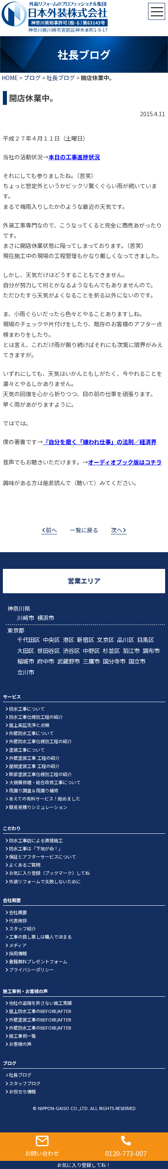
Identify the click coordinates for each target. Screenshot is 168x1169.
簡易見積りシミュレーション (38, 807)
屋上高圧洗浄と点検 (29, 725)
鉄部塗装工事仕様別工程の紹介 (40, 774)
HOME (10, 78)
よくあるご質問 (24, 864)
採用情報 (18, 953)
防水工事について (27, 708)
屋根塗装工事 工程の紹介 (34, 766)
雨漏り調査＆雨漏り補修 (33, 790)
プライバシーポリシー (31, 969)
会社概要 (18, 912)
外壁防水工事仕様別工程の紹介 (40, 741)
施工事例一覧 (22, 1035)
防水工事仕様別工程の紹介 (36, 717)
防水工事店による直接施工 (36, 840)
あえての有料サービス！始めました (44, 798)
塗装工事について (27, 749)
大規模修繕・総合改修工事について (45, 782)
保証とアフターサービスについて (42, 856)
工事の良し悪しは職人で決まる (40, 936)
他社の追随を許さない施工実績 (40, 1003)
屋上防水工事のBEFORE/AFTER (40, 1011)
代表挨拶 (18, 920)
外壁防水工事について (31, 733)
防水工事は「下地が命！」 (36, 848)
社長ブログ (60, 78)
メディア (18, 945)
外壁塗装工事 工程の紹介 (34, 758)
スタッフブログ (24, 1083)
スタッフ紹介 (22, 928)
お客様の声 (20, 1044)
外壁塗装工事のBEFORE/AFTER (40, 1019)
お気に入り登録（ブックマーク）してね (49, 873)
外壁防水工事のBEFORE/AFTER (40, 1027)
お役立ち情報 (22, 1091)
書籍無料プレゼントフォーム (38, 961)
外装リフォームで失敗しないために (45, 881)
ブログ (32, 78)
